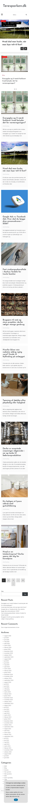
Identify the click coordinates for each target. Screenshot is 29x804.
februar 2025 (7, 670)
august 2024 (7, 682)
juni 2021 (6, 740)
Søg (2, 591)
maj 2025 (6, 664)
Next (25, 48)
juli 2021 (6, 738)
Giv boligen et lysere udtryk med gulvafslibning (12, 503)
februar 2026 (7, 647)
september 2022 (8, 726)
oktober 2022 (8, 725)
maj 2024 (6, 688)
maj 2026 (6, 641)
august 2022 (7, 728)
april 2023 (7, 713)
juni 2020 (6, 757)
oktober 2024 (8, 678)
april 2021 (7, 744)
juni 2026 (6, 639)
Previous (22, 48)
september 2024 (8, 680)
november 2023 (8, 699)
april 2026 (7, 643)
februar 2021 (7, 748)
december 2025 (8, 651)
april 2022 (7, 730)
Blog (4, 22)
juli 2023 (6, 707)
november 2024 (8, 676)
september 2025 (8, 657)
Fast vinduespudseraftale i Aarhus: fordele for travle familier (14, 272)
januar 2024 (7, 695)
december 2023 (8, 697)
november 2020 (8, 750)
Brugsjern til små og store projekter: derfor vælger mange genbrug (13, 322)
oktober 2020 (8, 752)
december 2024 (8, 674)
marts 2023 (7, 715)
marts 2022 (7, 732)
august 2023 (7, 705)
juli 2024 (6, 684)
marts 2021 (7, 746)
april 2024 (7, 690)
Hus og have (7, 772)
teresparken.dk (10, 25)
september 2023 (8, 703)
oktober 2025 (8, 655)
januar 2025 (7, 672)
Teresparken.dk (14, 6)
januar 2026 (7, 649)
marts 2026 (7, 645)
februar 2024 (7, 694)
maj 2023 (6, 711)
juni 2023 (6, 709)
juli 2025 (6, 661)
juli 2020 (6, 755)
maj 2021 (6, 742)
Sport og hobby (8, 777)
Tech (5, 779)
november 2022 (8, 723)
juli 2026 (6, 637)
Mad (5, 775)
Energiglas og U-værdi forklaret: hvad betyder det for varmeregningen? (14, 81)
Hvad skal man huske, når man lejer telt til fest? (14, 607)
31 (23, 580)
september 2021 (8, 736)
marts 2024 (7, 692)
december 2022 (8, 721)
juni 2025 (6, 663)
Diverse (6, 770)
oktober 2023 (8, 701)
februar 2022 (7, 734)
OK (16, 799)
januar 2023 (7, 719)
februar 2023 (7, 717)
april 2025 (7, 666)
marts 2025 (7, 668)
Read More (9, 48)
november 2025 (8, 653)
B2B (5, 766)
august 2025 (7, 659)
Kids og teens (8, 774)
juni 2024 (6, 686)
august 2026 (7, 636)
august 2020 (7, 754)
